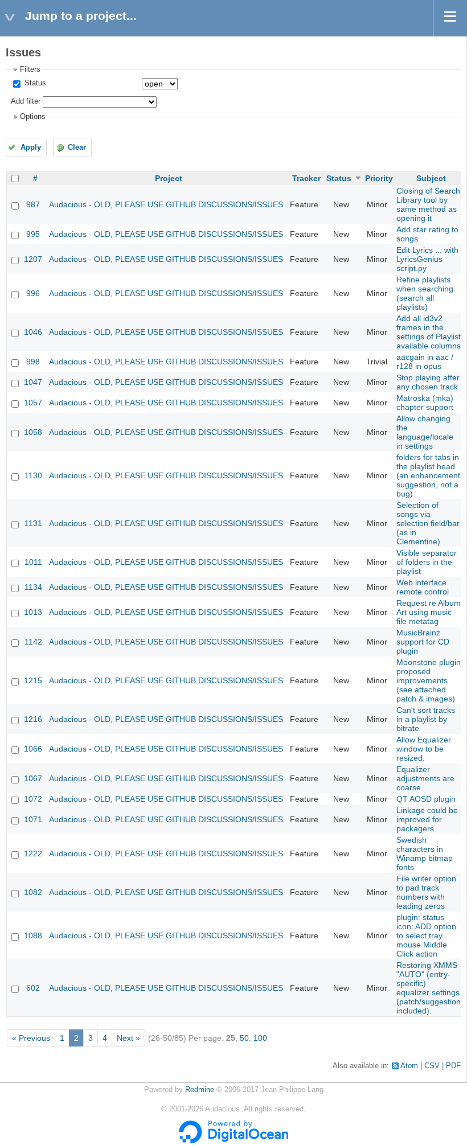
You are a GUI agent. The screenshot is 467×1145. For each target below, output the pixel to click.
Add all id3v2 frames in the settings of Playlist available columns (428, 332)
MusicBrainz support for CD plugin (422, 641)
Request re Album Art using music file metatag (428, 612)
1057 (33, 402)
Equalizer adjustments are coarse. (425, 778)
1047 (33, 382)
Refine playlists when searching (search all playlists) (424, 293)
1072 (33, 798)
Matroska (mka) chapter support (424, 402)
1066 (33, 748)
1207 (33, 259)
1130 (33, 475)
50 (244, 1038)
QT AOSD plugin (426, 798)
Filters (30, 69)
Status (34, 83)
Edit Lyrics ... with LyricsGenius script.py (427, 259)
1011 (33, 562)
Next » (128, 1038)
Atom (409, 1066)
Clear (77, 147)
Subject (431, 178)
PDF (453, 1066)
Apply (31, 147)
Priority (379, 178)
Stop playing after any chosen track (428, 382)
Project (168, 178)
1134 (33, 587)
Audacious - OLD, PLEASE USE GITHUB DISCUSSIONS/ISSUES (166, 204)
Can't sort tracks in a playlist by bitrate (425, 719)
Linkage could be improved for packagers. (427, 819)
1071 (33, 819)
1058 (33, 432)
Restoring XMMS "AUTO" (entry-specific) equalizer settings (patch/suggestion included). (428, 988)
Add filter (25, 101)
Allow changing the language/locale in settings (424, 432)
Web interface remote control (422, 587)
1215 (33, 680)
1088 (33, 935)
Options (33, 117)
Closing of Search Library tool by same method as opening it (428, 204)
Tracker (306, 178)
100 (260, 1038)
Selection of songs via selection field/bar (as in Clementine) (428, 523)
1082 (33, 892)
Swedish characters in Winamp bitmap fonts (424, 853)
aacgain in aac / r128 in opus (424, 361)
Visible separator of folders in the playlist (426, 562)
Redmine (199, 1090)
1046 (33, 331)
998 (33, 361)
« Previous (31, 1038)
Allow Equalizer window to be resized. (423, 748)
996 (33, 293)
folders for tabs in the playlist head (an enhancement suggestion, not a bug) (428, 475)
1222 (33, 853)
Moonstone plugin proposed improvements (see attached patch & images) (428, 680)
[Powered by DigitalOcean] (233, 1141)
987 (33, 204)
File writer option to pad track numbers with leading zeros (426, 892)
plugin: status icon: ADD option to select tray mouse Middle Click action (426, 935)
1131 (33, 523)
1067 (33, 778)
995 (33, 234)
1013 (33, 612)
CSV (432, 1066)
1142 (33, 641)
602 (33, 987)
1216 (33, 719)
